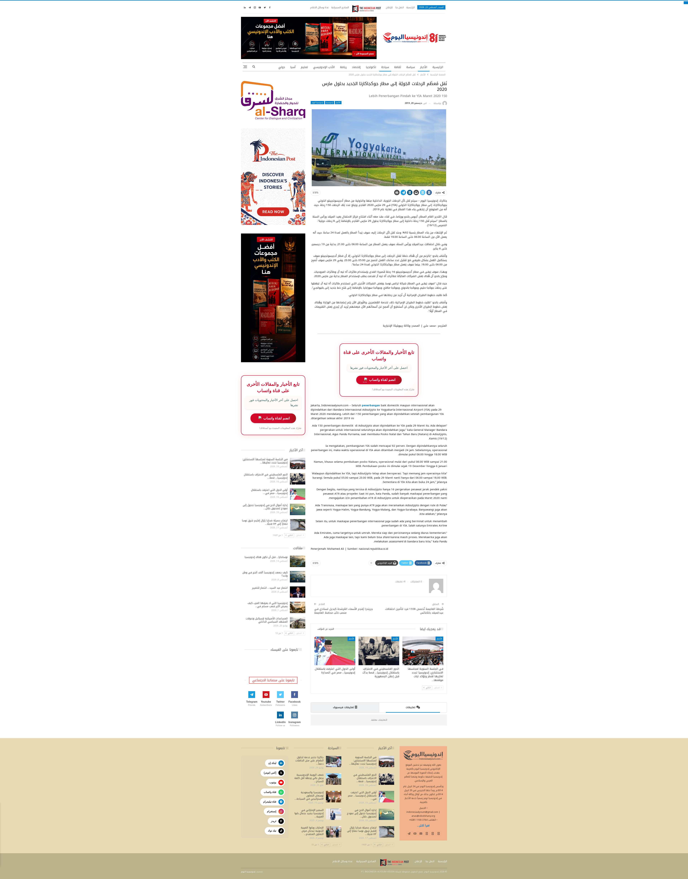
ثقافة (397, 67)
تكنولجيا (371, 67)
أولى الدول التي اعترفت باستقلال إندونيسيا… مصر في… (269, 492)
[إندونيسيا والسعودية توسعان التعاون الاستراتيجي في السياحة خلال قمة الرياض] (333, 796)
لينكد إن (272, 763)
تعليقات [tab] (410, 707)
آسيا (293, 67)
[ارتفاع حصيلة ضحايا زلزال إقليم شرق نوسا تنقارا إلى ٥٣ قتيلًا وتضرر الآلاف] (297, 525)
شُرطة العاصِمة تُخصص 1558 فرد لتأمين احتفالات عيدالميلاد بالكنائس (414, 610)
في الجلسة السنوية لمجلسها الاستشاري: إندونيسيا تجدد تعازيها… (265, 461)
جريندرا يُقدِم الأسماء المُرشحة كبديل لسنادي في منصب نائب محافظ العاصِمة (343, 610)
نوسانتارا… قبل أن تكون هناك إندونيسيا (266, 557)
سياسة (410, 67)
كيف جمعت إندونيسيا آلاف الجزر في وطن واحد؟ (265, 574)
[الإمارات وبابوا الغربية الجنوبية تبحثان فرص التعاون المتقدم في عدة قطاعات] (333, 832)
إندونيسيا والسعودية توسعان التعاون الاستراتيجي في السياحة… (309, 795)
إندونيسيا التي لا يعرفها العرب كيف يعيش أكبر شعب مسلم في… (268, 605)
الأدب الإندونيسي (324, 67)
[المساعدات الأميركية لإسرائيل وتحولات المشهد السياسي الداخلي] (297, 622)
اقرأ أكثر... (423, 825)
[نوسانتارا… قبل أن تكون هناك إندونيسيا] (297, 561)
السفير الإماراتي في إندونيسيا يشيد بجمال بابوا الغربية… (309, 813)
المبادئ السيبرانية (340, 7)
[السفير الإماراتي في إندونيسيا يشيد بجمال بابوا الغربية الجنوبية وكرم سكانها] (333, 814)
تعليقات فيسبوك (343, 707)
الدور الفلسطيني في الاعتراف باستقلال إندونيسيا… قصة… (266, 476)
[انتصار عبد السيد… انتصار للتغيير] (297, 592)
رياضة (343, 67)
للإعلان (389, 7)
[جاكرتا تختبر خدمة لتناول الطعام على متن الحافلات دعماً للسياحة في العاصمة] (333, 761)
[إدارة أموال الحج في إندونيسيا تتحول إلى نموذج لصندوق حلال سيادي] (297, 509)
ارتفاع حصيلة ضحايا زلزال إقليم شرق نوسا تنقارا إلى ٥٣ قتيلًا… (265, 522)
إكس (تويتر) (270, 772)
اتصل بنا (399, 7)
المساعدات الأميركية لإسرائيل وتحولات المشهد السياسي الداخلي (267, 620)
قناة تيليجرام (269, 801)
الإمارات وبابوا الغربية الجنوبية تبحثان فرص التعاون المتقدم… (312, 831)
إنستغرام (271, 811)
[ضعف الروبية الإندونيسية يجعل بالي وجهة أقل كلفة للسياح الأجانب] (333, 779)
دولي (281, 67)
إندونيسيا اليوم (317, 102)
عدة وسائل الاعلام (319, 7)
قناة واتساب (270, 792)
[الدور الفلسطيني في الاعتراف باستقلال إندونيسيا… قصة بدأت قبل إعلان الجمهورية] (379, 651)
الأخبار (423, 67)
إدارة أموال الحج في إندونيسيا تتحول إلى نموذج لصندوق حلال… (265, 507)
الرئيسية (410, 7)
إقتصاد (356, 67)
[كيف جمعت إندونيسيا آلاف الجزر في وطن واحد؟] (297, 576)
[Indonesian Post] (366, 8)
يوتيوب (272, 782)
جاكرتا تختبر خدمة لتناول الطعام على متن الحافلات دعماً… (309, 760)
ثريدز (273, 821)
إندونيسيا (329, 102)
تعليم (304, 67)
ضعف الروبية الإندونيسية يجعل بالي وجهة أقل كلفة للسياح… (309, 778)
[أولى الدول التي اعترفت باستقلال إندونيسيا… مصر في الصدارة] (334, 651)
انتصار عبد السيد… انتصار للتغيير (270, 588)
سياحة (385, 67)
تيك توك (272, 830)
